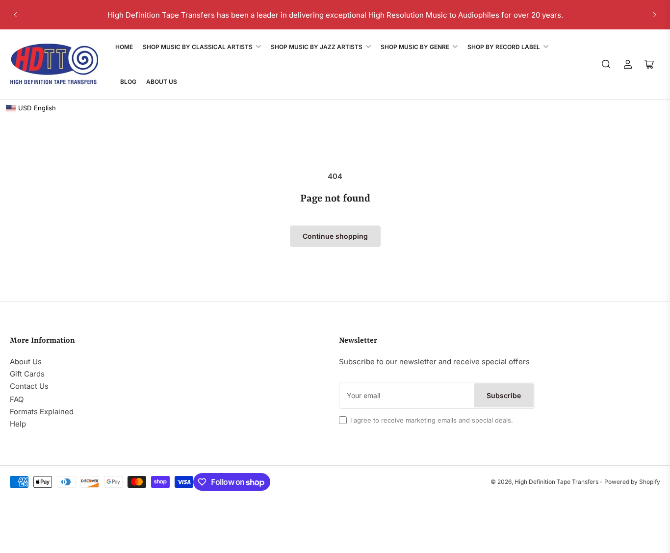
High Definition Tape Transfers (556, 481)
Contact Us (29, 386)
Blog (128, 81)
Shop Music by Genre (415, 46)
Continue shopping (335, 236)
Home (124, 46)
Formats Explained (42, 411)
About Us (161, 81)
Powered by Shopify (632, 481)
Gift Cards (27, 373)
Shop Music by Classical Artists (198, 46)
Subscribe (504, 395)
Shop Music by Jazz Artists (316, 46)
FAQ (17, 399)
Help (18, 423)
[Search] (606, 64)
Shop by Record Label (503, 46)
